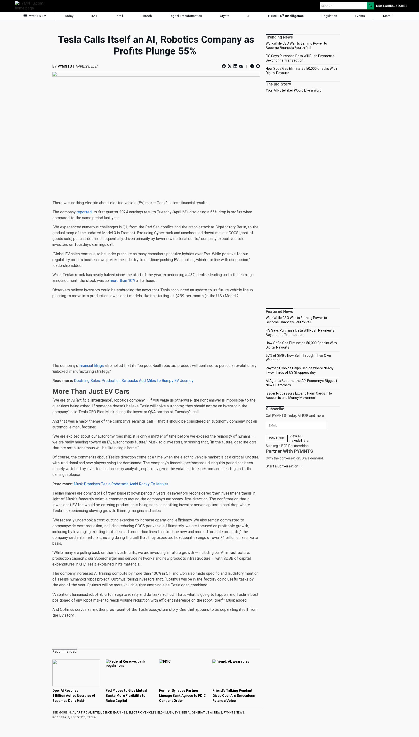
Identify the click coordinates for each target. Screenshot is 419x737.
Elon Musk (165, 712)
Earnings (120, 712)
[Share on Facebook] (224, 66)
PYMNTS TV (36, 16)
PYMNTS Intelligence (286, 16)
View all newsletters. (299, 438)
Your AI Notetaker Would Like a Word (294, 90)
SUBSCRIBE (399, 6)
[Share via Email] (241, 66)
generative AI (202, 712)
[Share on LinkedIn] (235, 66)
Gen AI (185, 712)
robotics (78, 717)
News (218, 712)
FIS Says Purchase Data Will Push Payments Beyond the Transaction (300, 58)
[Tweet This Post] (230, 66)
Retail (119, 16)
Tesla (91, 717)
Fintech (146, 16)
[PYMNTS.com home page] (31, 5)
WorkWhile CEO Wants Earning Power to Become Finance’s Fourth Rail (296, 45)
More (387, 16)
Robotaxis (60, 717)
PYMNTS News (234, 712)
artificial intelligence (94, 712)
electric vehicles (142, 712)
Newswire (384, 6)
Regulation (329, 16)
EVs (177, 712)
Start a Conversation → (284, 466)
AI (248, 16)
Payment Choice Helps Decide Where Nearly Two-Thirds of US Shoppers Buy (299, 370)
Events (360, 16)
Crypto (225, 16)
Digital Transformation (186, 16)
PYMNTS (65, 66)
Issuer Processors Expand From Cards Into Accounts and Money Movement (299, 395)
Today (68, 16)
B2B (94, 16)
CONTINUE (276, 438)
